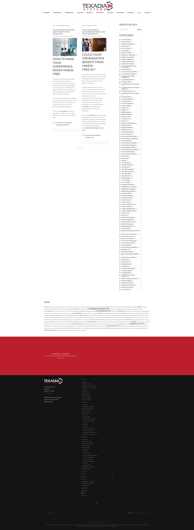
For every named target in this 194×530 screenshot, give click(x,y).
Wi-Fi (66, 311)
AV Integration (128, 311)
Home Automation (126, 134)
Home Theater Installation (128, 154)
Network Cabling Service (61, 326)
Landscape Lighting (116, 328)
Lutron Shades (125, 182)
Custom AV (124, 107)
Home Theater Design (127, 151)
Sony (147, 326)
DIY (98, 315)
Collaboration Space (127, 63)
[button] (97, 503)
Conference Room (129, 319)
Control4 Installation (127, 99)
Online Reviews (86, 395)
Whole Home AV (47, 315)
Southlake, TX (125, 249)
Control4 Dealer (125, 97)
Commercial (84, 402)
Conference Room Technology (130, 93)
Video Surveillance (126, 280)
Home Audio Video (133, 317)
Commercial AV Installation (129, 71)
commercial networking (141, 317)
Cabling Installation (126, 59)
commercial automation (66, 317)
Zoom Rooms (125, 289)
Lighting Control (126, 175)
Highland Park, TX (126, 129)
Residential (84, 437)
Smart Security (84, 313)
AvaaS (121, 328)
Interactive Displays (127, 165)
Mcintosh (60, 317)
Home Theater (68, 328)
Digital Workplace (126, 114)
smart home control (118, 321)
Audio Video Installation (85, 328)
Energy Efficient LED (102, 315)
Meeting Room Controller (128, 186)
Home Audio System (127, 132)
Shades (85, 426)
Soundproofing (133, 309)
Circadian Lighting (80, 317)
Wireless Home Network (128, 285)
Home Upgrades (135, 328)
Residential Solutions (127, 226)
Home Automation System (129, 136)
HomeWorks (144, 326)
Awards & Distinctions (88, 385)
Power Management (127, 219)
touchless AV (64, 111)
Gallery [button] (110, 12)
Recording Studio (56, 313)
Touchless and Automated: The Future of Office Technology (64, 32)
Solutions (85, 414)
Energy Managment (99, 328)
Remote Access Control (128, 222)
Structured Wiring (137, 311)
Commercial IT (138, 313)
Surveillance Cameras (126, 321)
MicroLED (79, 328)
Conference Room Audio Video (130, 84)
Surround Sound (111, 315)
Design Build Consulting (89, 387)
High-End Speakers (127, 127)
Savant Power (86, 469)
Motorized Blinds (126, 193)
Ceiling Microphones (127, 61)
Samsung (104, 317)
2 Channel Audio (126, 39)
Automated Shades (113, 313)
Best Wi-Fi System (126, 52)
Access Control (125, 41)
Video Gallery (86, 485)
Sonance (51, 319)
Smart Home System (127, 238)
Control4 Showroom (74, 326)
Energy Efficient (113, 317)
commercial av (91, 321)
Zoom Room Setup (126, 287)
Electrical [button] (100, 12)
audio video (86, 416)
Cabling (87, 311)
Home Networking (54, 317)
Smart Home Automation (128, 234)
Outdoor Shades (126, 206)
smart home (122, 319)
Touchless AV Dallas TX (67, 36)
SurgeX (68, 319)
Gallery (83, 479)
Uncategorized (125, 272)
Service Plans (86, 412)
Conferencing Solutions (48, 326)
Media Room (108, 317)
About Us (84, 381)
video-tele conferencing (63, 313)
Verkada (118, 313)
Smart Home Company (101, 326)
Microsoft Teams (104, 321)
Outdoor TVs (125, 213)
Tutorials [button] (130, 12)
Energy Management (99, 319)
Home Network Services (128, 145)
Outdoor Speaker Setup (128, 208)
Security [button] (89, 12)
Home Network (59, 330)
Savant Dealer (125, 228)
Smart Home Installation (67, 321)
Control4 (133, 321)
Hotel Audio (124, 158)
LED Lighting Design (127, 169)
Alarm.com (86, 319)
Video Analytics (146, 315)
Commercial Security (127, 79)
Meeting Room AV (114, 311)
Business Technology (127, 57)
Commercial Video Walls (90, 432)
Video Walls (54, 326)
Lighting (134, 313)
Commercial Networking (98, 317)
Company (83, 379)
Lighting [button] (80, 12)
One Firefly (135, 512)
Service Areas (86, 399)
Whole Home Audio (127, 283)
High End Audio (125, 125)
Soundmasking (67, 326)
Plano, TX (124, 215)
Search (139, 29)
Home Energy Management (129, 138)
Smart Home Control (127, 236)
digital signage (133, 326)
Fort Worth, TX (125, 118)
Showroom (85, 391)
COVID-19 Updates (126, 103)
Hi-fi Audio (69, 311)
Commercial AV (67, 122)
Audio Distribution (84, 309)
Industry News (125, 162)
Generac (53, 311)
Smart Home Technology (128, 240)
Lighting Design (126, 178)
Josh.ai (137, 309)
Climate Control (63, 315)
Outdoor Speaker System (128, 211)
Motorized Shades (126, 195)
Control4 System (126, 101)
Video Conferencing (108, 328)
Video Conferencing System (129, 278)
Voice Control (90, 137)
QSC (146, 328)
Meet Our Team (86, 383)
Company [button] (46, 12)
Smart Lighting (77, 313)
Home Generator (126, 140)
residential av (122, 324)
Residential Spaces (87, 443)
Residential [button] (69, 12)
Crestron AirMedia (54, 328)
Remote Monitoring (127, 224)
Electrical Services (89, 461)
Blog (139, 12)
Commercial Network (140, 315)
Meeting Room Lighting (128, 189)
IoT (92, 317)
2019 (107, 315)
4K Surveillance (119, 317)
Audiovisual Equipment (49, 330)
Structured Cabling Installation (130, 254)
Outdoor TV (72, 319)
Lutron (139, 307)
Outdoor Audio (125, 202)
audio (132, 311)
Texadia (52, 321)
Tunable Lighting (92, 319)
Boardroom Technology (128, 55)
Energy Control (125, 116)
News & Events (125, 200)
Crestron (59, 122)
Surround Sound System (128, 257)
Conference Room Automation (83, 326)
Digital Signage (125, 112)
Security (85, 422)
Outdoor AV (89, 313)
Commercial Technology (87, 317)
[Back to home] (98, 6)
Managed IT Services (127, 184)
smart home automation (62, 309)
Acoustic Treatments (127, 44)
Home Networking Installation (130, 149)
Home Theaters (83, 330)
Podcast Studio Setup (127, 217)
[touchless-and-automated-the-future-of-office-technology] (65, 47)
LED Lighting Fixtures (127, 171)
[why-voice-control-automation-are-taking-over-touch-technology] (94, 45)
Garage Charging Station (128, 123)
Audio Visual (125, 46)
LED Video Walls (126, 173)
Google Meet (70, 330)
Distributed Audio (73, 317)
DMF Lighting (112, 309)
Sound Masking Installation (129, 247)
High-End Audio (125, 315)
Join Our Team (86, 397)
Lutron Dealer (125, 180)
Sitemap (141, 512)
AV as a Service (125, 48)
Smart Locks (82, 319)
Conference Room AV (63, 125)
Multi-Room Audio (126, 197)
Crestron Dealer (126, 105)
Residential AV (74, 328)
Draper (80, 309)
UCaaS (130, 328)
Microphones (46, 313)
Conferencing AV (65, 330)
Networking (111, 319)
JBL (78, 315)
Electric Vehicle (106, 319)
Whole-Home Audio (131, 315)
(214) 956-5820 (48, 393)
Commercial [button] (57, 12)
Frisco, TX (124, 121)
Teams (134, 319)
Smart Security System (128, 243)
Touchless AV (56, 36)
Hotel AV (123, 160)
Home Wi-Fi (124, 156)
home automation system (53, 309)
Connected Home (87, 441)
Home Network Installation (129, 143)
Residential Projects (88, 483)
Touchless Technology (127, 268)
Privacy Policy (147, 512)
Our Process (86, 393)
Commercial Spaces (88, 408)
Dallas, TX (124, 110)
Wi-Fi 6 (54, 319)
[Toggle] (141, 39)
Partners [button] (120, 12)
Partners (85, 404)
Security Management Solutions (130, 230)
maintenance (48, 328)
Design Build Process (88, 434)
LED (44, 328)
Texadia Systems (126, 264)
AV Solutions (46, 306)
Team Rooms (125, 259)
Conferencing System (145, 313)
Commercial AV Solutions (128, 74)
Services (84, 389)
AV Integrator (125, 50)
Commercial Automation (93, 135)
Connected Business (88, 406)
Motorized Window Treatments (92, 315)
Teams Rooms (125, 262)
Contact (148, 12)
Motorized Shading (116, 319)
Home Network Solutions (128, 147)
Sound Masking (125, 245)
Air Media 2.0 (58, 319)
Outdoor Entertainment (128, 204)
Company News (126, 81)
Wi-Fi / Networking (88, 457)
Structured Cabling (126, 251)
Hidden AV (83, 311)
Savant (48, 319)
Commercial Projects (88, 481)
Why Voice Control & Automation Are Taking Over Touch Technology (93, 32)
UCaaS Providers (126, 270)
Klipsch (64, 328)
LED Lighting (125, 167)
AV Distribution (59, 328)
